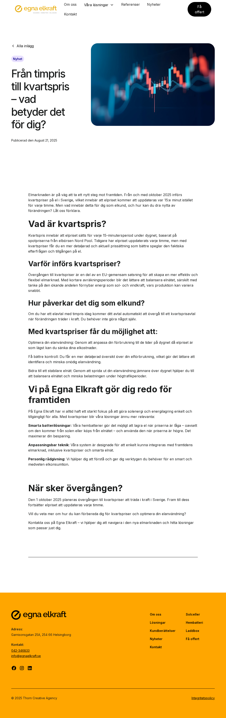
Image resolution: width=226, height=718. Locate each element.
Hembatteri (194, 622)
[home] (35, 9)
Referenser (130, 4)
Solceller (193, 614)
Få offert (199, 9)
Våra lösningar (96, 5)
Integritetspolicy (203, 698)
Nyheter (154, 4)
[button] (98, 4)
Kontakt (70, 14)
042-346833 (20, 650)
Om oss (70, 4)
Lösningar (158, 622)
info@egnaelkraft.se (26, 656)
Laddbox (192, 631)
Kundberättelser (162, 631)
